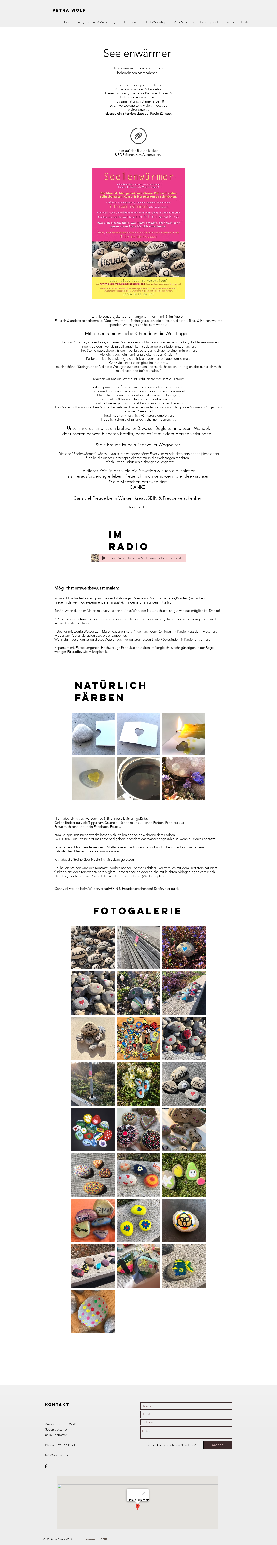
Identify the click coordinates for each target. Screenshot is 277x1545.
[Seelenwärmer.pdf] (138, 136)
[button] (97, 22)
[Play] (104, 558)
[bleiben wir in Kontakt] (45, 1466)
